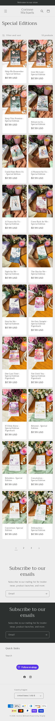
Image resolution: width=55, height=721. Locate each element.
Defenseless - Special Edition (38, 529)
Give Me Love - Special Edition (38, 73)
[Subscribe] (46, 593)
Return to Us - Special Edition (38, 123)
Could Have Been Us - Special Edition (14, 173)
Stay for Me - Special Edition (12, 322)
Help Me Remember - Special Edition (14, 72)
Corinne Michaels (23, 716)
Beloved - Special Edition (39, 427)
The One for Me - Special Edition (39, 272)
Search (9, 656)
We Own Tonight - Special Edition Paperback (39, 323)
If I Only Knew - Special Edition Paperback (12, 428)
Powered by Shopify (37, 716)
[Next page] (39, 548)
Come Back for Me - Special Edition (40, 223)
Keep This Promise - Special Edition (14, 119)
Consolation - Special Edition (38, 479)
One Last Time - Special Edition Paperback (12, 376)
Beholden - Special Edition (13, 479)
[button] (6, 11)
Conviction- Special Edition (14, 529)
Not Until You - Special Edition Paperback (38, 376)
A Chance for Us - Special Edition (13, 223)
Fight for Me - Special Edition (12, 272)
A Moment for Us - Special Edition (39, 173)
